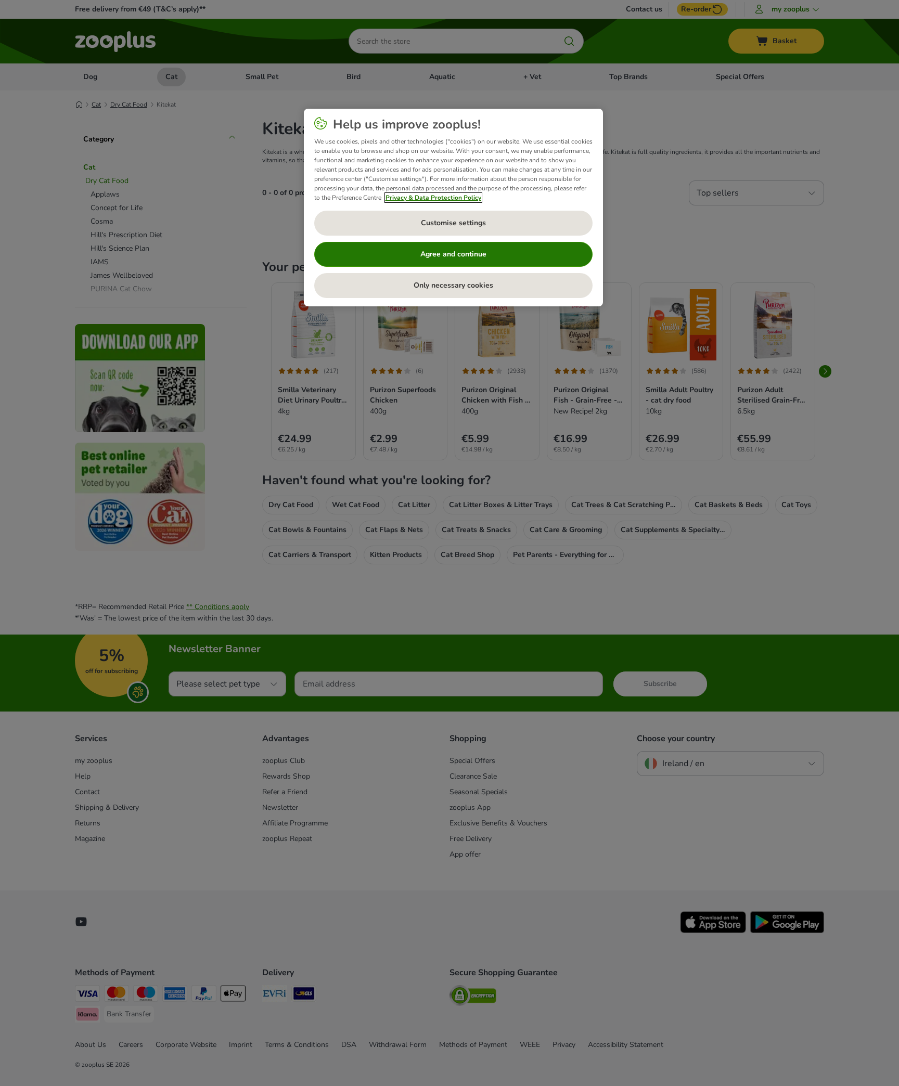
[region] (453, 207)
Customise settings (453, 223)
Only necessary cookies (453, 285)
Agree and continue (453, 254)
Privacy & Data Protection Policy (433, 197)
